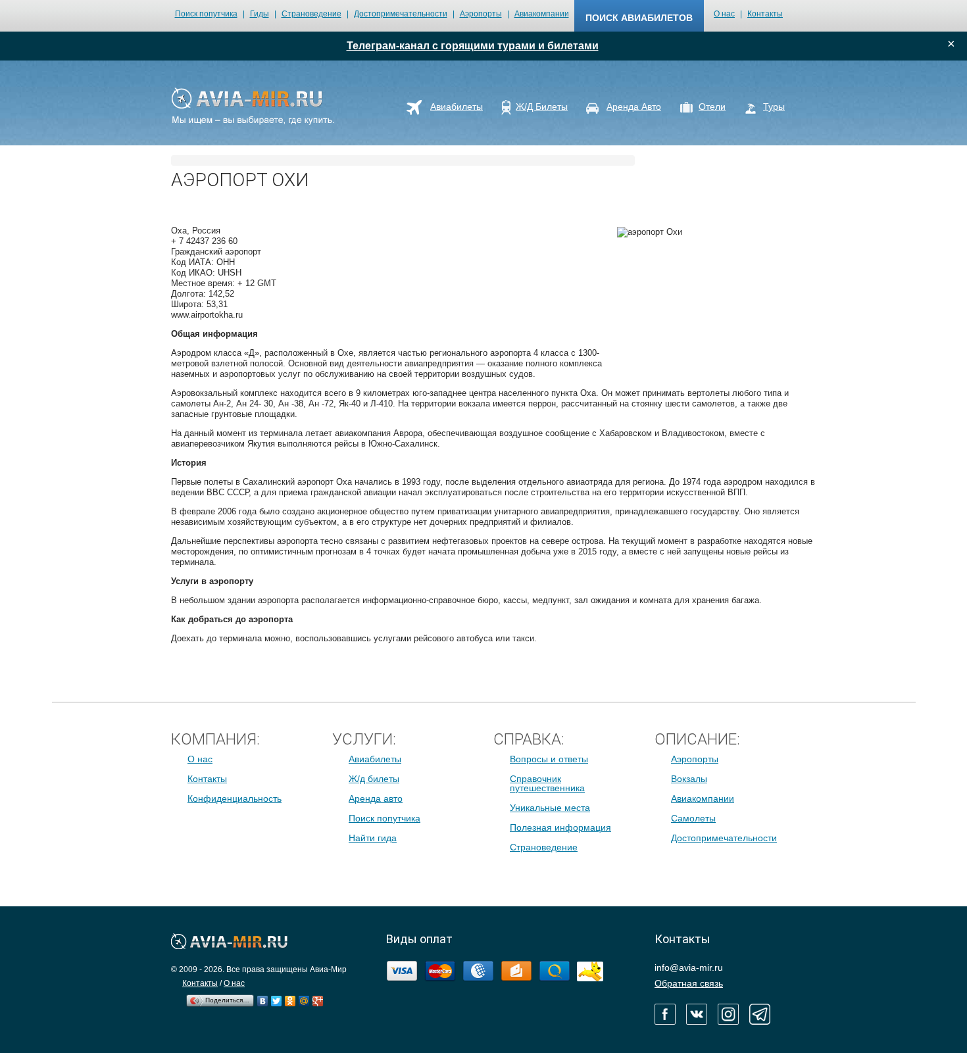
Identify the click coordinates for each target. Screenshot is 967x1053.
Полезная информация (560, 827)
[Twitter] (277, 997)
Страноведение (311, 13)
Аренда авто (376, 798)
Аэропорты (481, 13)
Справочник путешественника (547, 783)
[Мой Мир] (304, 997)
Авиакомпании (541, 13)
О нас (724, 13)
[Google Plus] (318, 997)
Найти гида (373, 838)
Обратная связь (689, 983)
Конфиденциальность (234, 798)
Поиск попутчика (206, 13)
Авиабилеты (375, 759)
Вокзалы (689, 778)
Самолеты (693, 818)
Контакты (765, 13)
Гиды (259, 13)
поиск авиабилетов (639, 17)
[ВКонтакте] (263, 997)
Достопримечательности (400, 13)
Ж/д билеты (374, 778)
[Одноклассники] (290, 997)
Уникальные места (550, 807)
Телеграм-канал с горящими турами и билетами (473, 45)
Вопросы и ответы (549, 759)
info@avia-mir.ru (689, 967)
